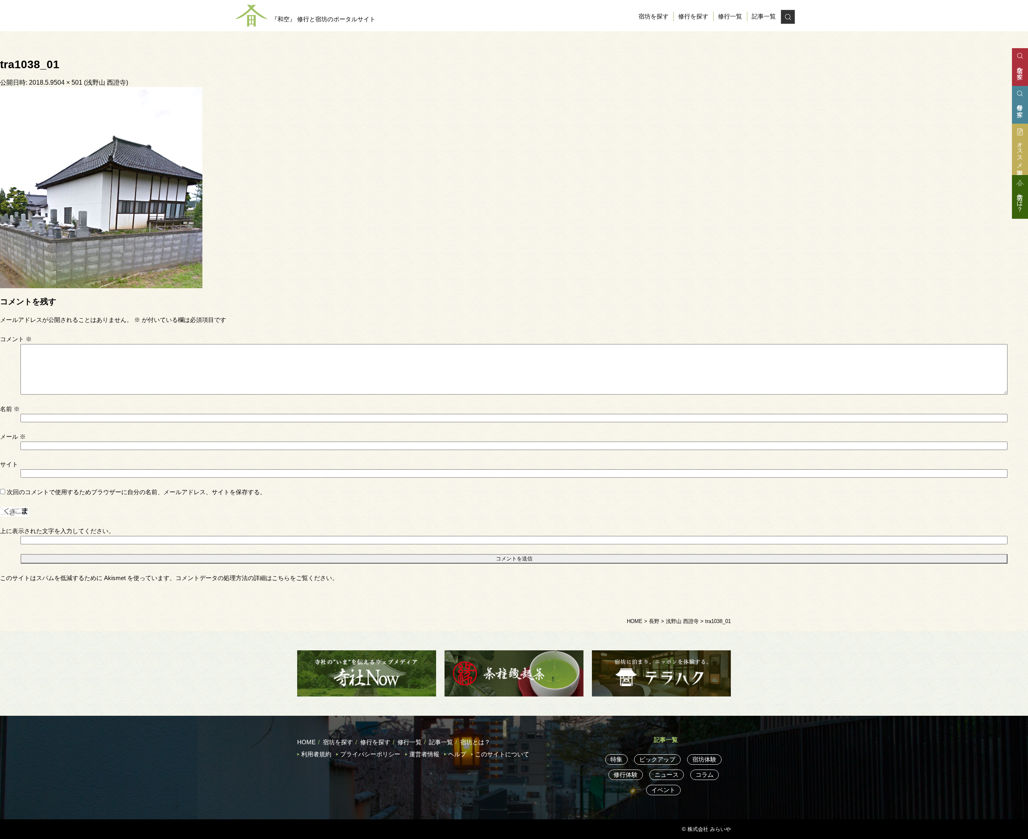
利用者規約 (316, 754)
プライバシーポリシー (370, 754)
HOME (306, 742)
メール (13, 436)
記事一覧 (764, 16)
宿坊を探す (653, 16)
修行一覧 (730, 16)
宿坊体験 (704, 759)
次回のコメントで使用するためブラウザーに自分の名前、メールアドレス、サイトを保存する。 (136, 492)
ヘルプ (457, 754)
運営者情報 (424, 754)
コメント (16, 339)
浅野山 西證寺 (106, 82)
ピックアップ (657, 759)
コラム (705, 774)
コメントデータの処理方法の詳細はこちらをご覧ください (253, 577)
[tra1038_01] (101, 186)
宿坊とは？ (475, 742)
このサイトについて (502, 754)
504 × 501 (68, 82)
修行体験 (626, 774)
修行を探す (693, 16)
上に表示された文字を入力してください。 (57, 530)
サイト (9, 464)
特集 (616, 759)
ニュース (667, 774)
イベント (663, 789)
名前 (10, 408)
